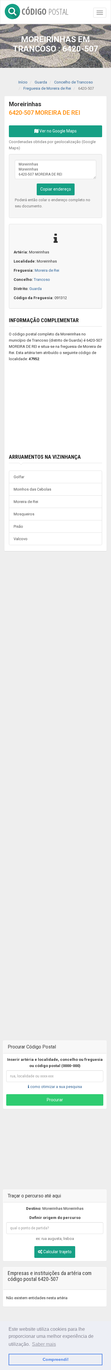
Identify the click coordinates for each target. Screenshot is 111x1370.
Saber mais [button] (44, 1344)
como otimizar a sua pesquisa (55, 1086)
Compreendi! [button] (56, 1359)
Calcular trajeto (57, 1251)
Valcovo (21, 539)
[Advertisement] (55, 408)
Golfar (19, 477)
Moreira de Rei (47, 270)
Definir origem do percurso (55, 1217)
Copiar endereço (55, 189)
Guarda (35, 288)
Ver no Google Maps (57, 131)
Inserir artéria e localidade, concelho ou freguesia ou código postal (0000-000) (55, 1062)
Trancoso (42, 279)
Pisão (18, 526)
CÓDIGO (45, 10)
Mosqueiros (24, 514)
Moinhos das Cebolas (32, 489)
